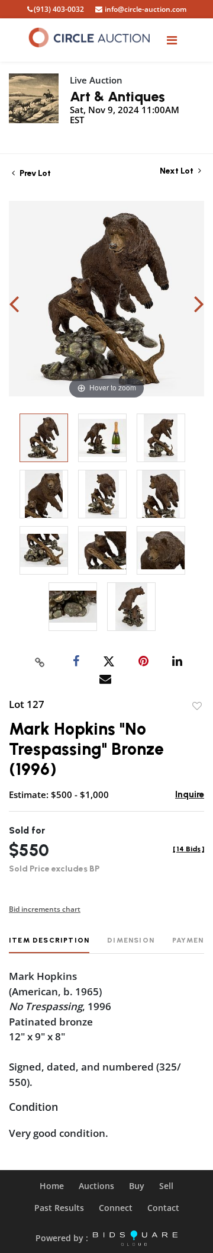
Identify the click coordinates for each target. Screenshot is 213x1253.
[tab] (49, 944)
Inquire (189, 794)
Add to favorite (197, 706)
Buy (136, 1185)
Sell (166, 1185)
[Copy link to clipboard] (40, 662)
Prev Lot (34, 173)
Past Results (59, 1207)
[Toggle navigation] (172, 40)
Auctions (96, 1185)
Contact (163, 1207)
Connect (116, 1207)
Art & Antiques (117, 96)
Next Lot (177, 171)
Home (52, 1185)
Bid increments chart (44, 909)
